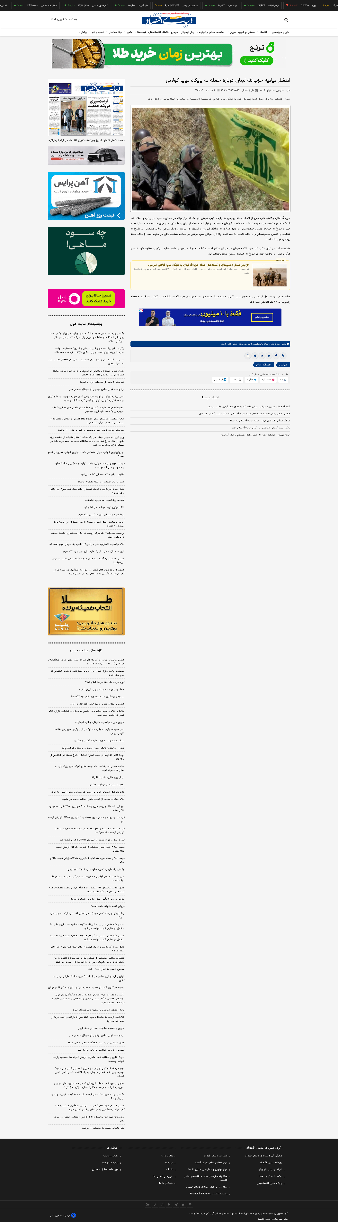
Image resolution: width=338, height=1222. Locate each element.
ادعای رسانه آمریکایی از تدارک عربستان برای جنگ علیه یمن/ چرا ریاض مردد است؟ (87, 491)
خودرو (174, 32)
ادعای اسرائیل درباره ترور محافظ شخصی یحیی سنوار (96, 1043)
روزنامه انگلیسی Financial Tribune (208, 1194)
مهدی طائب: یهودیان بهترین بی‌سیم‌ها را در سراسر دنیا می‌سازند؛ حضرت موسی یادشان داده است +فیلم (89, 373)
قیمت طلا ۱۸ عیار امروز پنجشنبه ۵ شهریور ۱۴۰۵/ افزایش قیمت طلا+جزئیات (90, 849)
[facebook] (276, 356)
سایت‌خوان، (274, 344)
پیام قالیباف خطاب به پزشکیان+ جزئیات (103, 1128)
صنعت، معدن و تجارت (211, 32)
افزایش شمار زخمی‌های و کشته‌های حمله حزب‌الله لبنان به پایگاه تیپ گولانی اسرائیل (198, 265)
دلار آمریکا (115, 5)
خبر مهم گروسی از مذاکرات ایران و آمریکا (102, 382)
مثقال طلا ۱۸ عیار (21, 5)
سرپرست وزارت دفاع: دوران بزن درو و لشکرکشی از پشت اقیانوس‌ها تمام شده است (88, 673)
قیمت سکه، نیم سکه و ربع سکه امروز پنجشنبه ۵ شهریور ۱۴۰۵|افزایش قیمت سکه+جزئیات (90, 831)
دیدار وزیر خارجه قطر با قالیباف (108, 777)
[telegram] (255, 356)
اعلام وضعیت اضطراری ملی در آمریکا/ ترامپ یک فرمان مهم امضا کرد (87, 544)
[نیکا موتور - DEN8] (86, 155)
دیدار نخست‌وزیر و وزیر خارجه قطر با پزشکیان (99, 741)
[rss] (169, 1205)
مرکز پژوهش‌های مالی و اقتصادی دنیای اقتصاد (205, 1178)
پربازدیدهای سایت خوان (86, 324)
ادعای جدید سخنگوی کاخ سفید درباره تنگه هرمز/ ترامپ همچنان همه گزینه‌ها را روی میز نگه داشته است (87, 890)
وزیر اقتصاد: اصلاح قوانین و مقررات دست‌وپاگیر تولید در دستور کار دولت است (88, 879)
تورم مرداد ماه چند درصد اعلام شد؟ (105, 682)
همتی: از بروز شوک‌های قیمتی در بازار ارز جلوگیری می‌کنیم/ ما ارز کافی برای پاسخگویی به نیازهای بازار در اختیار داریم (89, 572)
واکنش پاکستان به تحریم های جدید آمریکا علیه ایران (96, 869)
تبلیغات (169, 1163)
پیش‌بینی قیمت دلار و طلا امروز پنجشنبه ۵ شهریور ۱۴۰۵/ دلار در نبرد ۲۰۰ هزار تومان (86, 362)
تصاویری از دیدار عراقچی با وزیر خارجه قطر (101, 1050)
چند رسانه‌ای (115, 32)
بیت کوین (204, 5)
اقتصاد (263, 32)
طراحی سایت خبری (62, 1215)
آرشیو (129, 32)
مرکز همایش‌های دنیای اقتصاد (210, 1163)
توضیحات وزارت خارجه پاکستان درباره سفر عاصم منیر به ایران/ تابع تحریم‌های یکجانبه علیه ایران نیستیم (88, 410)
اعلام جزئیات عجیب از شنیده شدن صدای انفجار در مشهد (93, 799)
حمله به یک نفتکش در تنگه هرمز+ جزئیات (101, 482)
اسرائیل (283, 365)
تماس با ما (167, 1156)
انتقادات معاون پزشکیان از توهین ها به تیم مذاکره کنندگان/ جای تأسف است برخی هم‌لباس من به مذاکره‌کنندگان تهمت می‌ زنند (89, 960)
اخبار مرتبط (210, 397)
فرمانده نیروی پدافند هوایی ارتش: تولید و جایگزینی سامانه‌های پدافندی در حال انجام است (90, 465)
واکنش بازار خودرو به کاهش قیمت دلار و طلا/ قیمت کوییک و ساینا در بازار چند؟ (88, 1097)
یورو (286, 5)
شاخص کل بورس (162, 5)
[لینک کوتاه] (283, 356)
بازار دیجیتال (187, 32)
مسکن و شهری (246, 32)
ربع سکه (322, 5)
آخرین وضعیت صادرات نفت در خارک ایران (101, 1028)
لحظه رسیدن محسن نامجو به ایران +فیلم (102, 689)
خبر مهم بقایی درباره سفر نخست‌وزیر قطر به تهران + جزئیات (91, 430)
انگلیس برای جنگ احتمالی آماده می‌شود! (102, 475)
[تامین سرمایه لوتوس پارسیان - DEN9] (86, 251)
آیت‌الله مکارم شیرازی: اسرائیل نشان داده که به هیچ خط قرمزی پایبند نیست (249, 407)
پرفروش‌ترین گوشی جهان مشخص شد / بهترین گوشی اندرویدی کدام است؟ (86, 454)
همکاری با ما (166, 1183)
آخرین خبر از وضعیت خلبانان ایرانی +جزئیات (100, 722)
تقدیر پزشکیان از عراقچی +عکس (107, 785)
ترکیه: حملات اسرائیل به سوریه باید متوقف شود (99, 1010)
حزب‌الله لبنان (263, 365)
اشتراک (169, 1170)
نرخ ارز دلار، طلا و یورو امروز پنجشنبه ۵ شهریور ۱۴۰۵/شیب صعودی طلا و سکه (87, 808)
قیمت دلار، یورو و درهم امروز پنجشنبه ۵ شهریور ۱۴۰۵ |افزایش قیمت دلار (86, 819)
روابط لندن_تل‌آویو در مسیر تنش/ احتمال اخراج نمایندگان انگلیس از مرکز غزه (87, 757)
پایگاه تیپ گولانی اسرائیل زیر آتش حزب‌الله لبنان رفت (261, 428)
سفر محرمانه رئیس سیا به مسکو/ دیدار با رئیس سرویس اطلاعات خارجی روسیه (89, 731)
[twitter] (269, 356)
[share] (162, 1205)
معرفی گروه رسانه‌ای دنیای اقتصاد (263, 1156)
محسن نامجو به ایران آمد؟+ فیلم (106, 969)
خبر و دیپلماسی (280, 32)
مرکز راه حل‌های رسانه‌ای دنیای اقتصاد (206, 1187)
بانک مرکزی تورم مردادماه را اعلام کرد (104, 507)
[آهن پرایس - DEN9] (86, 196)
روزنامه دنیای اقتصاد (271, 1163)
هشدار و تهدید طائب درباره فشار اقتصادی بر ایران (97, 704)
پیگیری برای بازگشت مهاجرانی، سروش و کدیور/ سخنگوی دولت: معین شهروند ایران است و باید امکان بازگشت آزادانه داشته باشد (89, 351)
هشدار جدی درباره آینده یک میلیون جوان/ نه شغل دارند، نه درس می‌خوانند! (88, 561)
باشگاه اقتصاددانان (158, 32)
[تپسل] (141, 310)
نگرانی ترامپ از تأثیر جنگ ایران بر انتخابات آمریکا (97, 899)
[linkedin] (262, 356)
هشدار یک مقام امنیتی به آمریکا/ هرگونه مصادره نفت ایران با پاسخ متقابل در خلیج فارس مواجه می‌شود (87, 926)
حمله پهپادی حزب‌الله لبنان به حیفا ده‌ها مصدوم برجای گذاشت (255, 435)
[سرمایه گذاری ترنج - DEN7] (169, 53)
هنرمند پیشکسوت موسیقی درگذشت (105, 500)
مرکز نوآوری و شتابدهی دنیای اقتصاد (207, 1170)
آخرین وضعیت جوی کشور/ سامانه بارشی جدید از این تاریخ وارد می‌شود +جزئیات (89, 524)
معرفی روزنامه (111, 1156)
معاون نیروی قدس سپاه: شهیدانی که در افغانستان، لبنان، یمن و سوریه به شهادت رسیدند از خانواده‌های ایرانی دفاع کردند (89, 1085)
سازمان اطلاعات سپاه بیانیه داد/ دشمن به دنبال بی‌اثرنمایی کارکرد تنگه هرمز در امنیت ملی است (87, 713)
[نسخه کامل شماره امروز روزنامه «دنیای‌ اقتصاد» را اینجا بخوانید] (86, 107)
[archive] (148, 1205)
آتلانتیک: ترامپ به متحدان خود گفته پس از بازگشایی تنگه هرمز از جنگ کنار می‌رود (88, 1019)
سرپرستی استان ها (163, 1176)
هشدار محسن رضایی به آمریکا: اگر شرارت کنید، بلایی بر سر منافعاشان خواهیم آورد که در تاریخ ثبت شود (86, 662)
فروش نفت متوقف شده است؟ (108, 906)
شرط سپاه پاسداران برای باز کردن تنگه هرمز (101, 515)
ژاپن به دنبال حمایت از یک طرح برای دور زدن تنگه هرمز (94, 551)
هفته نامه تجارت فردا (270, 1176)
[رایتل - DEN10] (86, 298)
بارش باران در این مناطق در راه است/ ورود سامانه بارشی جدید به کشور (89, 978)
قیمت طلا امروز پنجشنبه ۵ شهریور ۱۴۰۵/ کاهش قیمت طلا (92, 840)
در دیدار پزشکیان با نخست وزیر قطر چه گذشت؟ (98, 697)
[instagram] (190, 1205)
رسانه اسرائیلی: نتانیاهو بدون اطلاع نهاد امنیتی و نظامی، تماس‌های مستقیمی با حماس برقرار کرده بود (87, 421)
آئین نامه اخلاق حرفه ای (105, 1170)
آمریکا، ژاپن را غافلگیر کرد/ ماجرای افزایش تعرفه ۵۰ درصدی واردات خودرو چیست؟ (88, 1059)
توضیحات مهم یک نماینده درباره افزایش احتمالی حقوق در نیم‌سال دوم (88, 1119)
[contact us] (155, 1205)
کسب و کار (97, 32)
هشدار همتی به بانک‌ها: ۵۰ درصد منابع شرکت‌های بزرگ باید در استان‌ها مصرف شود (90, 768)
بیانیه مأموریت (110, 1163)
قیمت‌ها (141, 32)
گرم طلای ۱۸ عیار (72, 5)
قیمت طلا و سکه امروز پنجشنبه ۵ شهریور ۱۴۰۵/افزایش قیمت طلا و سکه (87, 860)
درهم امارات (246, 5)
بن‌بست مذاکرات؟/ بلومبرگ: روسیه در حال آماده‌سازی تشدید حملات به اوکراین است (88, 535)
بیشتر (83, 32)
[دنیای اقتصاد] (169, 20)
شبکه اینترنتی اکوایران (270, 1170)
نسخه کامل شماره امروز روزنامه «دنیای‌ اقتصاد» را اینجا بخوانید (86, 140)
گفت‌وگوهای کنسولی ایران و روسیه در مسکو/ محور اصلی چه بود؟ (88, 792)
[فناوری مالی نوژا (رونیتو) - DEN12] (86, 612)
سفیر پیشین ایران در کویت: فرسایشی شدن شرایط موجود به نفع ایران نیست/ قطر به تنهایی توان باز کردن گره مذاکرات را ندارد (86, 398)
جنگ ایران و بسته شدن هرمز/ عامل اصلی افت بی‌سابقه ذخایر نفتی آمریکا (87, 915)
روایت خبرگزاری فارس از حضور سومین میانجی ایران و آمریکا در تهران (86, 988)
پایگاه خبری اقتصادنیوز (269, 1183)
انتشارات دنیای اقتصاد (215, 1156)
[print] (248, 356)
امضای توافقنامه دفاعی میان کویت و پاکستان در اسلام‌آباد (93, 748)
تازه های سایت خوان (86, 650)
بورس (232, 32)
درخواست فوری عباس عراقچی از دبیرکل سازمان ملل (97, 389)
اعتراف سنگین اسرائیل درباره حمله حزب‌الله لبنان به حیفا (260, 421)
